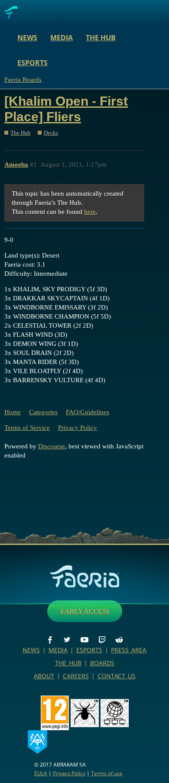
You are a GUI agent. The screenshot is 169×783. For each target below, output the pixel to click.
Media (61, 37)
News (27, 37)
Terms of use (107, 773)
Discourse (51, 446)
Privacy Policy (77, 427)
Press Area (128, 650)
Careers (76, 676)
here (90, 211)
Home (12, 412)
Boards (102, 663)
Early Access (84, 611)
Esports (32, 63)
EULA (40, 773)
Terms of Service (27, 427)
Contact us (117, 676)
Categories (43, 412)
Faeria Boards (23, 79)
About (44, 676)
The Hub (101, 37)
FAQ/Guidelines (87, 412)
